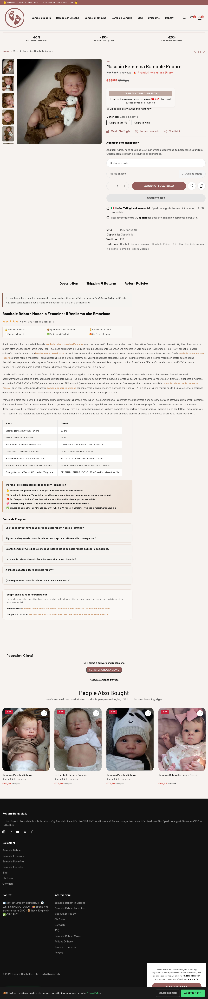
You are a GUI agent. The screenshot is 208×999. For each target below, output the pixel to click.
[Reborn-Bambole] (14, 18)
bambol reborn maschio (98, 608)
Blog (4, 872)
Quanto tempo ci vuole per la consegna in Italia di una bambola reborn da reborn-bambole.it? (57, 548)
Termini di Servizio (65, 947)
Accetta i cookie (177, 986)
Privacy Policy (93, 993)
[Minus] (111, 186)
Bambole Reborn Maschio (134, 248)
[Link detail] (3, 832)
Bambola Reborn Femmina (69, 908)
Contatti (7, 883)
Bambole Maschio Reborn (17, 774)
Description (68, 283)
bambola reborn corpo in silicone (45, 614)
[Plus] (124, 186)
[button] (192, 186)
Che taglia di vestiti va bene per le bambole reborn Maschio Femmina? (45, 527)
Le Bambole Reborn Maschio (70, 774)
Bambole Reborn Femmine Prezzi (177, 774)
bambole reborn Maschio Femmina (64, 344)
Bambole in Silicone (13, 856)
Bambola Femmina (13, 861)
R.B (108, 60)
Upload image (194, 173)
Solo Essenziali (168, 993)
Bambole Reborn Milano (67, 936)
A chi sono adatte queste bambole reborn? (29, 569)
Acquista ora (156, 198)
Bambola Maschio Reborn (121, 774)
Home (5, 51)
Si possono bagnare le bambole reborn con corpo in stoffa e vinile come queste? (51, 538)
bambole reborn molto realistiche (39, 608)
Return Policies (137, 283)
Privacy (58, 952)
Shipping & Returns (101, 283)
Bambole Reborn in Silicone (69, 902)
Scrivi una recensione (104, 669)
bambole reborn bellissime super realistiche (86, 614)
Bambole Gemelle (12, 867)
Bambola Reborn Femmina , (136, 244)
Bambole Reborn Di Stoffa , (168, 244)
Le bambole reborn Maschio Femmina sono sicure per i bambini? (41, 559)
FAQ (56, 930)
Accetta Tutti (193, 993)
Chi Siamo (8, 878)
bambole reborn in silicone (61, 387)
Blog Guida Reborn (65, 913)
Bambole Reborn (11, 850)
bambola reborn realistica (49, 353)
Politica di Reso (63, 941)
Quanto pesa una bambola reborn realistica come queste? (38, 580)
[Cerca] (184, 18)
